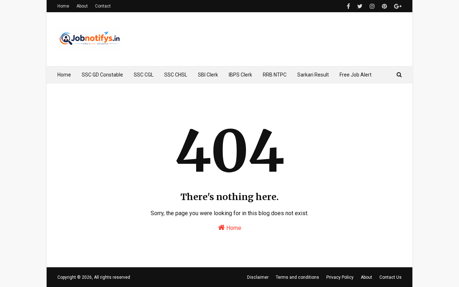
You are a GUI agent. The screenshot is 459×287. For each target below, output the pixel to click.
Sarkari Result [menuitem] (313, 75)
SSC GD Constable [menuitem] (102, 75)
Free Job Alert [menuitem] (356, 75)
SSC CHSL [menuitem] (175, 75)
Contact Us (390, 277)
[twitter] (359, 6)
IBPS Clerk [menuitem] (240, 75)
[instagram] (372, 6)
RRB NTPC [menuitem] (275, 75)
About (82, 6)
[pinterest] (384, 6)
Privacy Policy (340, 277)
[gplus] (397, 6)
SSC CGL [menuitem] (143, 75)
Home (63, 6)
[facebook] (348, 6)
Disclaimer (258, 277)
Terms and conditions (297, 277)
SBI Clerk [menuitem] (208, 75)
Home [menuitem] (64, 75)
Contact (103, 6)
